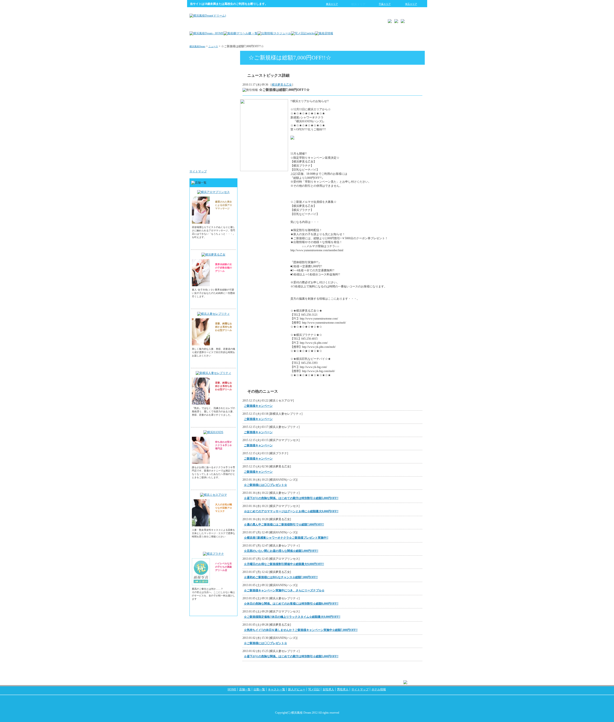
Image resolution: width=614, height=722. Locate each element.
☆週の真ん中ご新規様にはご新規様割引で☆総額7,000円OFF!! (284, 524)
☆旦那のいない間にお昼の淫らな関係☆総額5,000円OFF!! (281, 551)
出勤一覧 (259, 689)
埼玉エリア (411, 4)
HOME (232, 689)
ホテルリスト (224, 104)
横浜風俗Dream (197, 46)
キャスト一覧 (276, 689)
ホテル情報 (379, 689)
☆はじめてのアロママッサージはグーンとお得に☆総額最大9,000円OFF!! (291, 511)
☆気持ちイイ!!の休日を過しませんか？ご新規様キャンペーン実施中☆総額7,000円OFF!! (301, 630)
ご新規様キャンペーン (258, 406)
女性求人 (227, 132)
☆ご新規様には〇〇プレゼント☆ (265, 485)
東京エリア (332, 4)
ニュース (213, 46)
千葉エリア (385, 4)
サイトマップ (198, 171)
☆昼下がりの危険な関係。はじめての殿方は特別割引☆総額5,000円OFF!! (291, 498)
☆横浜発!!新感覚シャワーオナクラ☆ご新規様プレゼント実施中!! (286, 537)
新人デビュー (296, 689)
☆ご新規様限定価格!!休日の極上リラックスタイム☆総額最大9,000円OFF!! (292, 616)
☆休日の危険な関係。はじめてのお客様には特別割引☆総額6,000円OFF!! (291, 603)
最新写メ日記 (224, 75)
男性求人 (227, 161)
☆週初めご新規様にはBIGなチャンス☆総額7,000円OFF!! (281, 577)
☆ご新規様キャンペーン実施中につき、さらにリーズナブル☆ (284, 590)
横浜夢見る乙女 (282, 84)
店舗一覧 (245, 689)
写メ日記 (314, 689)
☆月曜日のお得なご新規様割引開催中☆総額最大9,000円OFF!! (284, 564)
